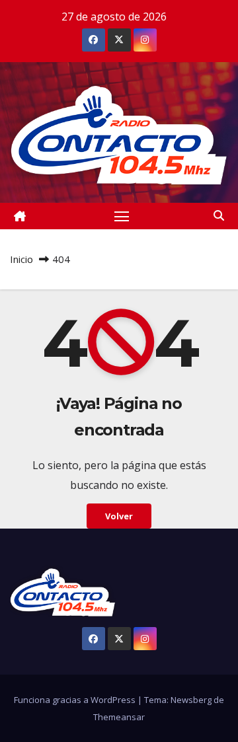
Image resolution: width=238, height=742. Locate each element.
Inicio (21, 259)
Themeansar (119, 717)
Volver (119, 516)
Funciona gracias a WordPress (76, 700)
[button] (219, 215)
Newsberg (191, 700)
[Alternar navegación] (121, 216)
